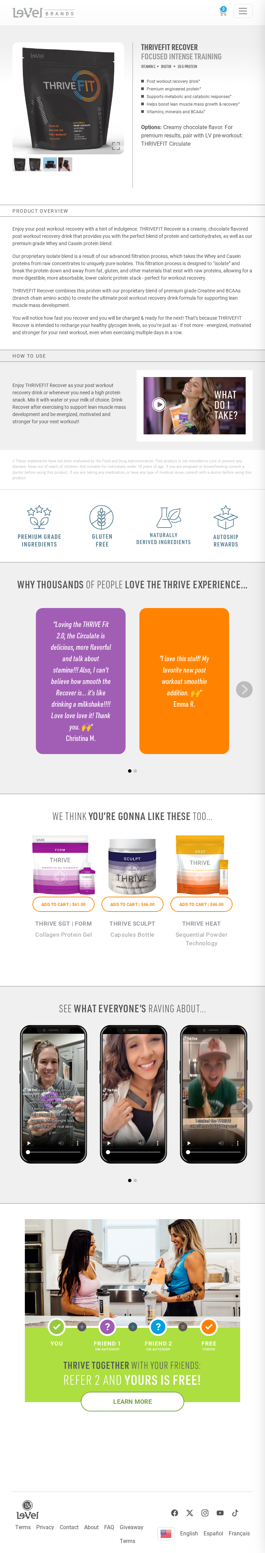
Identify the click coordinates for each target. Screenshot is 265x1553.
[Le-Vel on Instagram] (204, 1513)
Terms (23, 1527)
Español (213, 1533)
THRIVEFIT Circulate (165, 143)
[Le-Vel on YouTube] (220, 1513)
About (91, 1527)
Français (239, 1533)
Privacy (45, 1527)
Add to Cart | (63, 904)
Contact (69, 1527)
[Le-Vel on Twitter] (189, 1513)
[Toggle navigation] (243, 11)
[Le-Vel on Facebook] (174, 1513)
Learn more (132, 1401)
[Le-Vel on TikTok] (235, 1513)
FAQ (109, 1527)
